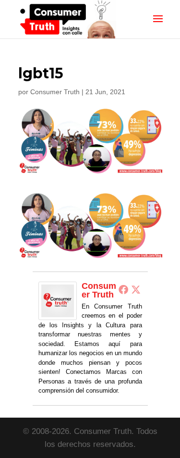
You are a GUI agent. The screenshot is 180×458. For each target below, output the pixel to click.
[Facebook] (123, 289)
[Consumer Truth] (57, 313)
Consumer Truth (55, 92)
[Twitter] (136, 289)
